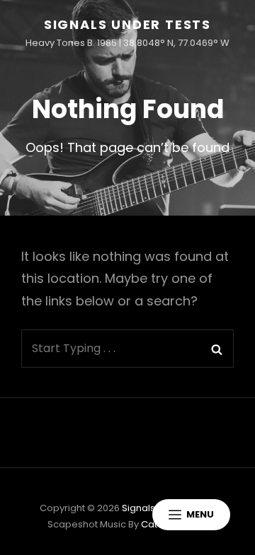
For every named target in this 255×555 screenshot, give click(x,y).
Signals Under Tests (127, 24)
